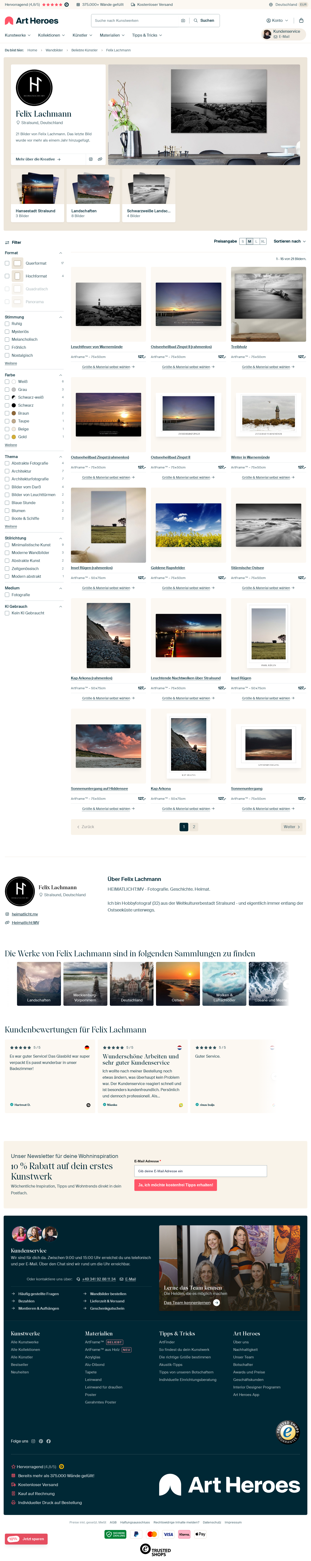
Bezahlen (26, 1301)
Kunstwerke (15, 35)
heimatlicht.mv (91, 159)
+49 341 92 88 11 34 (99, 1279)
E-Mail (284, 36)
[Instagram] (33, 1441)
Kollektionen (49, 35)
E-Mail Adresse (147, 1161)
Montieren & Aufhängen (38, 1308)
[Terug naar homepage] (31, 20)
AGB (113, 1522)
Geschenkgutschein (107, 1308)
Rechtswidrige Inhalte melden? (176, 1522)
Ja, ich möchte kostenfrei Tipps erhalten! (175, 1185)
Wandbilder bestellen (108, 1294)
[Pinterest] (41, 1441)
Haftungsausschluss (135, 1522)
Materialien (110, 35)
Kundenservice (286, 31)
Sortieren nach (287, 241)
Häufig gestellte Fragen (38, 1294)
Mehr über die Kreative (35, 159)
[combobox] (134, 20)
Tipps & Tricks (144, 35)
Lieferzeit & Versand (107, 1301)
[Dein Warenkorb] (301, 20)
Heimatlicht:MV (100, 159)
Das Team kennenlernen (187, 1302)
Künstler (80, 35)
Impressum (233, 1522)
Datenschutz (212, 1522)
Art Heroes (246, 1333)
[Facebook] (48, 1441)
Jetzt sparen (26, 1539)
